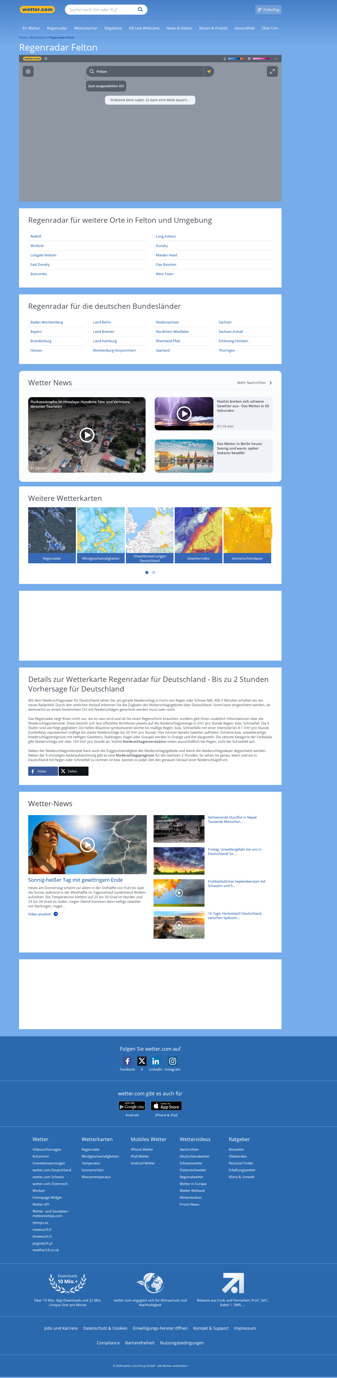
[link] (31, 28)
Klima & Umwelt (241, 1177)
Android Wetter (143, 1163)
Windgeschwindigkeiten (100, 1156)
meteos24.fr (42, 1229)
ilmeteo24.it (42, 1236)
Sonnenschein (93, 1170)
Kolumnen (41, 1156)
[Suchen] (139, 10)
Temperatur (91, 1163)
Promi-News (189, 1204)
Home (23, 37)
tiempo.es (40, 1222)
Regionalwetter (191, 1177)
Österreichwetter (193, 1170)
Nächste (268, 531)
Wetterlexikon (191, 1197)
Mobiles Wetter (148, 1139)
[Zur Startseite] (37, 9)
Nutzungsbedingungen (182, 1342)
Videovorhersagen (47, 1149)
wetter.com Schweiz (48, 1177)
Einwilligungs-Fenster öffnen (160, 1328)
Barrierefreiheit (140, 1342)
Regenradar (91, 1149)
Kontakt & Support (211, 1328)
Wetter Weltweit (192, 1190)
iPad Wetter (140, 1156)
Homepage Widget (47, 1197)
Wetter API (41, 1204)
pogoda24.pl (42, 1243)
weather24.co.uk (46, 1250)
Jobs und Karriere (61, 1328)
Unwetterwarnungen (49, 1163)
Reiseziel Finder (241, 1163)
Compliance (108, 1342)
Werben (39, 1190)
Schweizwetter (191, 1163)
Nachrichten (189, 1149)
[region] (150, 128)
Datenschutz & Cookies (105, 1328)
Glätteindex (238, 1156)
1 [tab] (146, 572)
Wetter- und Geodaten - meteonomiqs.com (51, 1213)
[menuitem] (31, 28)
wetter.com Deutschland (52, 1170)
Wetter (40, 1139)
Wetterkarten (38, 37)
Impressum (245, 1328)
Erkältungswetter (242, 1170)
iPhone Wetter (142, 1149)
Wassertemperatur (96, 1177)
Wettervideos (195, 1139)
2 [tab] (153, 572)
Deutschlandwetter (195, 1156)
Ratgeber (239, 1139)
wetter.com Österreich (50, 1183)
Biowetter (236, 1149)
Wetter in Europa (193, 1183)
